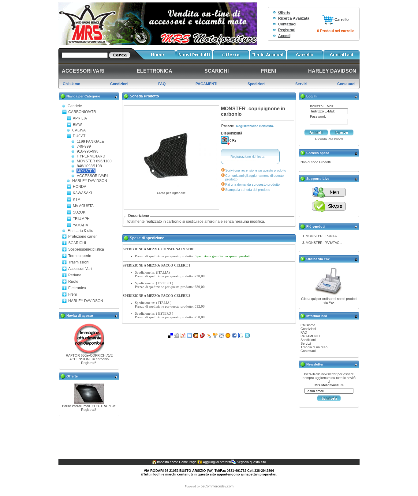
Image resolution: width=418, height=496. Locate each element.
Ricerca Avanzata (293, 18)
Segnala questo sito (251, 462)
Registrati (286, 30)
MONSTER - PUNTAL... (323, 236)
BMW (77, 125)
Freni (72, 294)
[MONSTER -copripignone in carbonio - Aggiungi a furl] (195, 337)
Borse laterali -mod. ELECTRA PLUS (89, 406)
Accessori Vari (80, 269)
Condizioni (308, 329)
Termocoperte (79, 256)
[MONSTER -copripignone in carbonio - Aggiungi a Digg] (176, 337)
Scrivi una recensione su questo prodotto (255, 170)
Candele (75, 106)
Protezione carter (82, 236)
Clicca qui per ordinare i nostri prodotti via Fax (329, 300)
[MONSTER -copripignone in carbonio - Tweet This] (247, 337)
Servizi (305, 343)
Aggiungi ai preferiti (217, 462)
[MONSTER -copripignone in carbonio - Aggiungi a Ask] (202, 337)
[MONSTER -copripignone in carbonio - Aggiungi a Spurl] (189, 337)
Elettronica (77, 288)
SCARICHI (77, 243)
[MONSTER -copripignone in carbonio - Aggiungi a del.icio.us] (170, 337)
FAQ (303, 332)
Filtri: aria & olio (80, 231)
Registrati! (88, 363)
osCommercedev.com (217, 486)
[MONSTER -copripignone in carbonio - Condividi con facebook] (234, 337)
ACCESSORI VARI (92, 176)
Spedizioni (307, 340)
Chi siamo (307, 325)
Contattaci (287, 24)
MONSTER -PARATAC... (324, 242)
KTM (76, 199)
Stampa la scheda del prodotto (247, 189)
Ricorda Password (329, 139)
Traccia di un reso (313, 347)
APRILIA (80, 118)
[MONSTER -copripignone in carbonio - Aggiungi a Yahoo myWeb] (183, 337)
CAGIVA (79, 130)
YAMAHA (80, 225)
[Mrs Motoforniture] (157, 44)
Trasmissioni (78, 262)
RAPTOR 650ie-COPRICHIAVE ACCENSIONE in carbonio (89, 357)
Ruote (73, 281)
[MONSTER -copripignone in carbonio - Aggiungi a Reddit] (221, 337)
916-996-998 (88, 151)
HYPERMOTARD (91, 156)
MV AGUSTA (83, 206)
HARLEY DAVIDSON (89, 181)
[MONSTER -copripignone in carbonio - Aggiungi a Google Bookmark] (240, 337)
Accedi (284, 36)
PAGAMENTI (310, 336)
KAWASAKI (82, 193)
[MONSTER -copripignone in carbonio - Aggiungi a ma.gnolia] (228, 337)
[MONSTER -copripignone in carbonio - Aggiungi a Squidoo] (208, 337)
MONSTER (86, 171)
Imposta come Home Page (176, 462)
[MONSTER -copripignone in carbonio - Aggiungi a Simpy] (215, 337)
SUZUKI (79, 212)
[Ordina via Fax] (329, 295)
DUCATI (79, 136)
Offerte (284, 12)
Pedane (74, 275)
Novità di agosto (79, 315)
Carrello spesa (317, 153)
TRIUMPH (81, 219)
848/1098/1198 (89, 166)
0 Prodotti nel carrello (335, 31)
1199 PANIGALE (90, 141)
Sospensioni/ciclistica (86, 249)
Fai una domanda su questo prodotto (252, 184)
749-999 (84, 146)
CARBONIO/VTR (82, 112)
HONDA (79, 186)
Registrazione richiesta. (255, 126)
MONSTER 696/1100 (94, 161)
